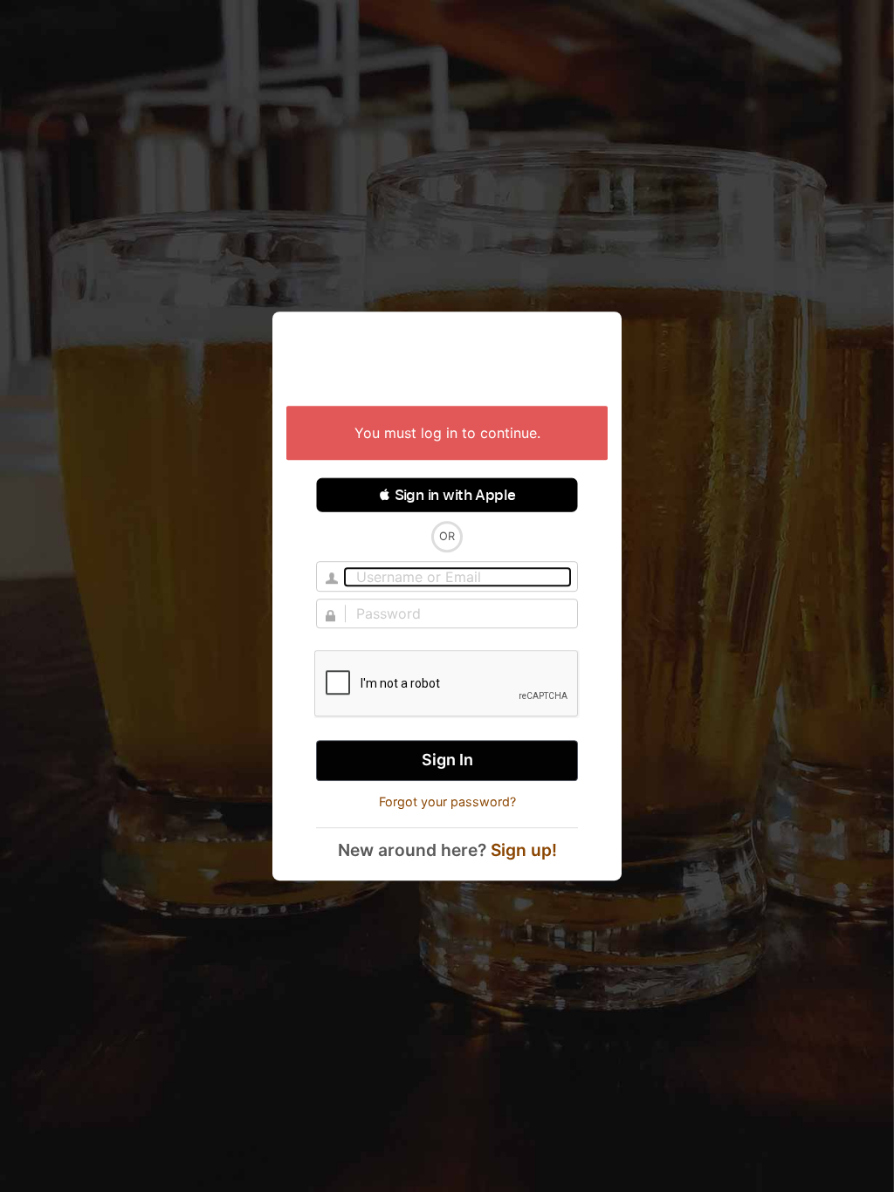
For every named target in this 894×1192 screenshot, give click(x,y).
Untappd (447, 360)
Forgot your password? (447, 801)
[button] (447, 494)
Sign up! (524, 849)
